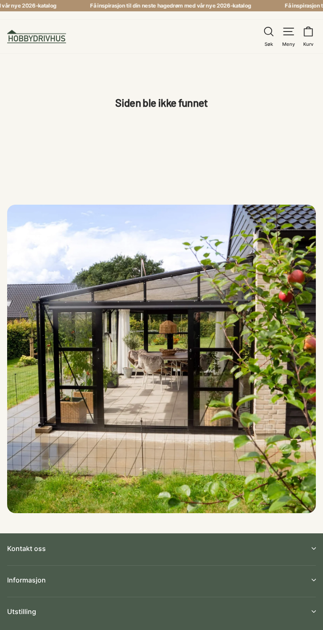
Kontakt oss (26, 548)
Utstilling (21, 611)
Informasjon (26, 580)
